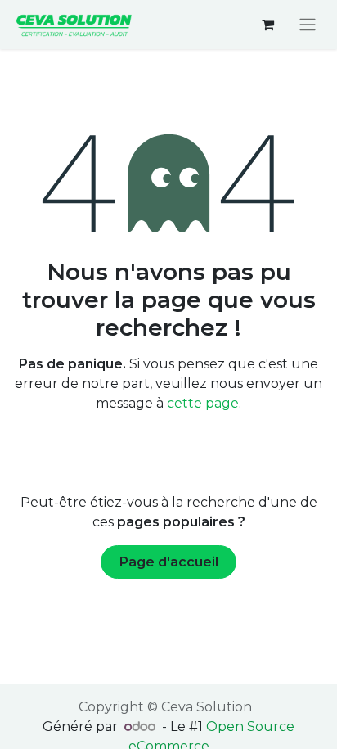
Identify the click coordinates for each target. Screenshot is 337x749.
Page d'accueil (168, 562)
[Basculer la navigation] (307, 25)
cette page (203, 403)
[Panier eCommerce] (267, 24)
